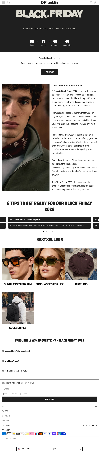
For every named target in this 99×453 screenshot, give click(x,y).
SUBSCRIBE (49, 399)
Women (15, 394)
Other (25, 394)
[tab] (43, 231)
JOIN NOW (50, 72)
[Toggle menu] (3, 2)
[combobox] (32, 449)
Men (5, 394)
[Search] (8, 2)
